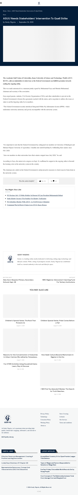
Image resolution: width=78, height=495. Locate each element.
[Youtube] (10, 443)
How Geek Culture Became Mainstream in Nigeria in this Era (57, 356)
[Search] (77, 3)
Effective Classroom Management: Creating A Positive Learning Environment (17, 457)
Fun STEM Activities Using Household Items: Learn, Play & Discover (20, 365)
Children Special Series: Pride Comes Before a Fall (57, 322)
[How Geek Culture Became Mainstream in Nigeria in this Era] (57, 340)
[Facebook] (4, 443)
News (9, 11)
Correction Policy (46, 419)
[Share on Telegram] (27, 72)
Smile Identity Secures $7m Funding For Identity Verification (26, 198)
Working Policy (45, 422)
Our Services (63, 419)
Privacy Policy (45, 413)
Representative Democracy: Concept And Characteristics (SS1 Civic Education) (16, 468)
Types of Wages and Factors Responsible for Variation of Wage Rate (55, 464)
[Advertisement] (39, 127)
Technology (44, 416)
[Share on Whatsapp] (22, 72)
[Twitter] (17, 443)
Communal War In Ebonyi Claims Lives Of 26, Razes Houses (27, 205)
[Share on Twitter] (17, 72)
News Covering (64, 413)
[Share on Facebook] (12, 72)
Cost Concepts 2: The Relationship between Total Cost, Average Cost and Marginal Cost (57, 477)
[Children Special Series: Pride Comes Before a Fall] (57, 306)
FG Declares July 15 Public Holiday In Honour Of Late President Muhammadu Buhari (35, 195)
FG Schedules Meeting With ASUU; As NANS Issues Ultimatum (28, 202)
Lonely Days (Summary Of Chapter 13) (15, 463)
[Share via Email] (32, 72)
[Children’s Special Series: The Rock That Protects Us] (20, 306)
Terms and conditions (66, 422)
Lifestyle (62, 416)
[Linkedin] (23, 443)
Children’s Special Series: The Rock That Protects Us (20, 322)
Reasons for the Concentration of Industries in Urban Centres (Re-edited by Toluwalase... (20, 356)
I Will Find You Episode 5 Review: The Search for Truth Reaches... (57, 390)
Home (4, 11)
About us (43, 425)
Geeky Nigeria (10, 22)
